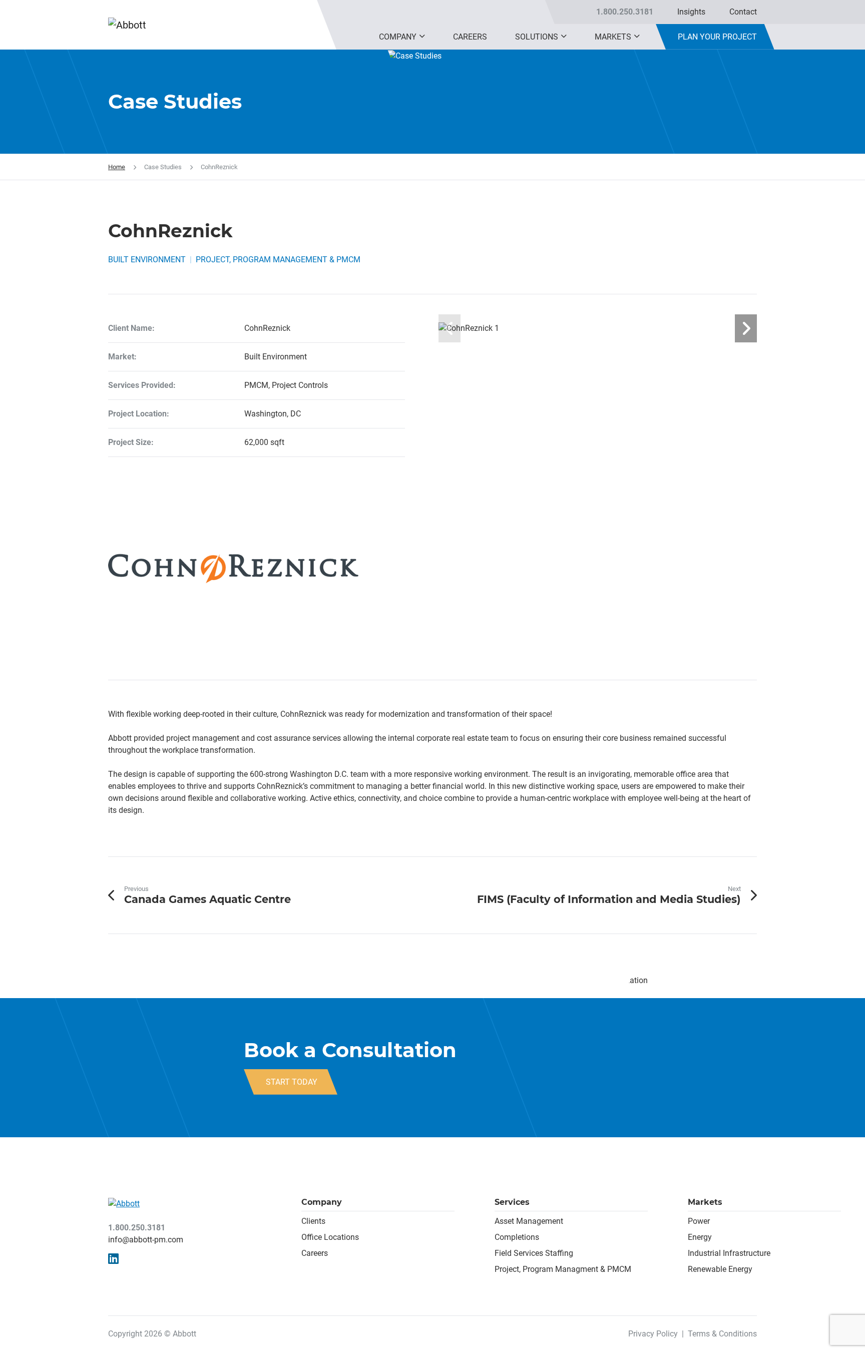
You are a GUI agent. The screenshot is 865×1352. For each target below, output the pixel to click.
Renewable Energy (720, 1269)
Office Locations (330, 1237)
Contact (743, 12)
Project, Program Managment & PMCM (563, 1269)
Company (397, 37)
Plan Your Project (717, 37)
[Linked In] (113, 1259)
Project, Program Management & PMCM (278, 259)
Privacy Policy (653, 1333)
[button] (422, 37)
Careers (470, 37)
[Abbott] (151, 25)
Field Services (519, 1253)
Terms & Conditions (722, 1333)
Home (116, 167)
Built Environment (147, 259)
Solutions (536, 37)
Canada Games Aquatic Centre (207, 899)
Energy (700, 1237)
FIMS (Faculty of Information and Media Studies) (609, 899)
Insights (691, 12)
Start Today (291, 1082)
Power (699, 1221)
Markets (613, 37)
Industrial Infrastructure (729, 1253)
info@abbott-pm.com (145, 1239)
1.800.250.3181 (624, 12)
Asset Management (529, 1221)
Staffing (558, 1253)
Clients (313, 1221)
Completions (517, 1237)
